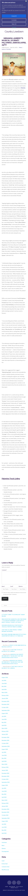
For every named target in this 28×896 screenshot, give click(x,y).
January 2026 (5, 698)
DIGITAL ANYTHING (20, 890)
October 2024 (5, 743)
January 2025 (5, 734)
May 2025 (4, 722)
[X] (14, 883)
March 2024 (4, 764)
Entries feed (4, 863)
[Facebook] (9, 883)
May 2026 (4, 686)
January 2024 (5, 770)
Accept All (14, 16)
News (20, 47)
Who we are (12, 886)
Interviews (4, 842)
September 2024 (6, 746)
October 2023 (5, 779)
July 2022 (4, 824)
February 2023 (5, 803)
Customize (14, 20)
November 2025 (5, 704)
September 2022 (6, 818)
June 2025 (4, 719)
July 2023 (4, 788)
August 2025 (5, 713)
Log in (3, 860)
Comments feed (5, 866)
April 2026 (4, 689)
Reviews (4, 848)
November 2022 (5, 812)
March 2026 (4, 692)
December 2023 (5, 773)
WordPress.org (5, 869)
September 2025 (6, 710)
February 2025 (5, 731)
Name (3, 586)
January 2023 (5, 806)
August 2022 (5, 821)
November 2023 (5, 776)
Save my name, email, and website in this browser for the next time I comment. (14, 593)
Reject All (14, 24)
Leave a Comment (6, 49)
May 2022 (4, 830)
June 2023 (4, 791)
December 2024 (5, 737)
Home (6, 886)
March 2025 (4, 728)
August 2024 (5, 749)
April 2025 (4, 725)
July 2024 (4, 752)
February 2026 (5, 695)
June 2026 (4, 683)
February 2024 (5, 767)
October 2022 (5, 815)
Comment (4, 570)
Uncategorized (5, 851)
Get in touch (19, 886)
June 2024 (4, 755)
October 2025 (5, 707)
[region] (14, 13)
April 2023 (4, 797)
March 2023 (4, 800)
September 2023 (6, 782)
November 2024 (5, 740)
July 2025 (4, 716)
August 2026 (5, 677)
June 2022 (4, 827)
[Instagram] (19, 883)
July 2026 (4, 680)
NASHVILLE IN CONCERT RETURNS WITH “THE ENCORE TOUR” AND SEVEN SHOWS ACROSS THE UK (12, 656)
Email (11, 586)
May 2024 (4, 758)
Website (21, 586)
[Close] (26, 1)
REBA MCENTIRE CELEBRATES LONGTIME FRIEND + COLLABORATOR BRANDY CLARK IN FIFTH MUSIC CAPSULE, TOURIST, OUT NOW (14, 620)
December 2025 (5, 701)
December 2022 (5, 809)
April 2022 (4, 833)
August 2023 (5, 785)
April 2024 (4, 761)
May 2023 (4, 794)
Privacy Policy (14, 887)
